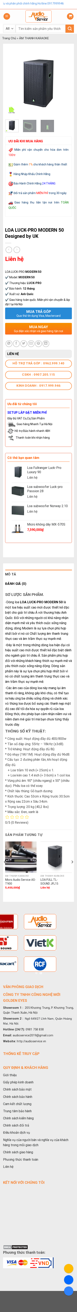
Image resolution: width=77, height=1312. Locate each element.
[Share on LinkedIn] (46, 343)
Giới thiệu (10, 1075)
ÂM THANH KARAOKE (34, 38)
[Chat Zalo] (68, 1291)
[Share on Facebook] (16, 343)
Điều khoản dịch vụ (16, 1133)
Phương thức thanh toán (20, 1159)
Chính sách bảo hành (17, 1097)
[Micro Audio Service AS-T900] (21, 857)
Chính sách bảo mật (17, 1089)
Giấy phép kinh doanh (18, 1082)
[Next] (65, 83)
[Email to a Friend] (31, 343)
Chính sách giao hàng (18, 1152)
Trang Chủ (9, 38)
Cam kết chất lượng (17, 1104)
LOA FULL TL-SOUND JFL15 (49, 881)
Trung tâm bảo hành (17, 1111)
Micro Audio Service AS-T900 (20, 881)
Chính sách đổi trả (16, 1125)
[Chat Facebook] (68, 1279)
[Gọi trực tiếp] (68, 1268)
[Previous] (11, 83)
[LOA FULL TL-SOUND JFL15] (56, 857)
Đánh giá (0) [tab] (15, 584)
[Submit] (70, 29)
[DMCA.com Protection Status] (15, 1247)
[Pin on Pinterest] (38, 343)
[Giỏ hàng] (70, 16)
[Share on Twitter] (23, 343)
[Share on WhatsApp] (9, 343)
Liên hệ (8, 1167)
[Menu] (6, 16)
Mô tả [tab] (10, 574)
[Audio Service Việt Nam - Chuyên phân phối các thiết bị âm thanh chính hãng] (38, 16)
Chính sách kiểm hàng (18, 1118)
